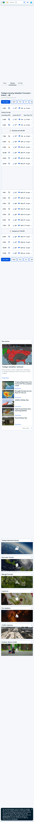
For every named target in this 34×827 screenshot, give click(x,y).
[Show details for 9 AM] (31, 147)
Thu (20, 102)
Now (4, 83)
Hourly (12, 83)
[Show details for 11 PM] (31, 253)
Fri (26, 102)
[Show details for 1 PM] (31, 192)
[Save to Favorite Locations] (7, 2)
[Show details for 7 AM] (31, 136)
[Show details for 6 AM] (31, 125)
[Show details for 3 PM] (31, 203)
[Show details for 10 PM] (31, 247)
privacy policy (6, 816)
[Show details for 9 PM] (31, 242)
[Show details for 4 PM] (31, 209)
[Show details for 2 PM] (31, 198)
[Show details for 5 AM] (31, 119)
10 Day (20, 83)
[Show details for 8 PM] (31, 236)
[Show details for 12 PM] (31, 163)
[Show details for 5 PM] (31, 214)
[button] (31, 809)
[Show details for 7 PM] (31, 225)
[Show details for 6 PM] (31, 220)
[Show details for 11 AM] (31, 158)
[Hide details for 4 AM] (31, 108)
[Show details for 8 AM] (31, 141)
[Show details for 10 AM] (31, 152)
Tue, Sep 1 (6, 102)
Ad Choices (15, 819)
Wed (14, 102)
